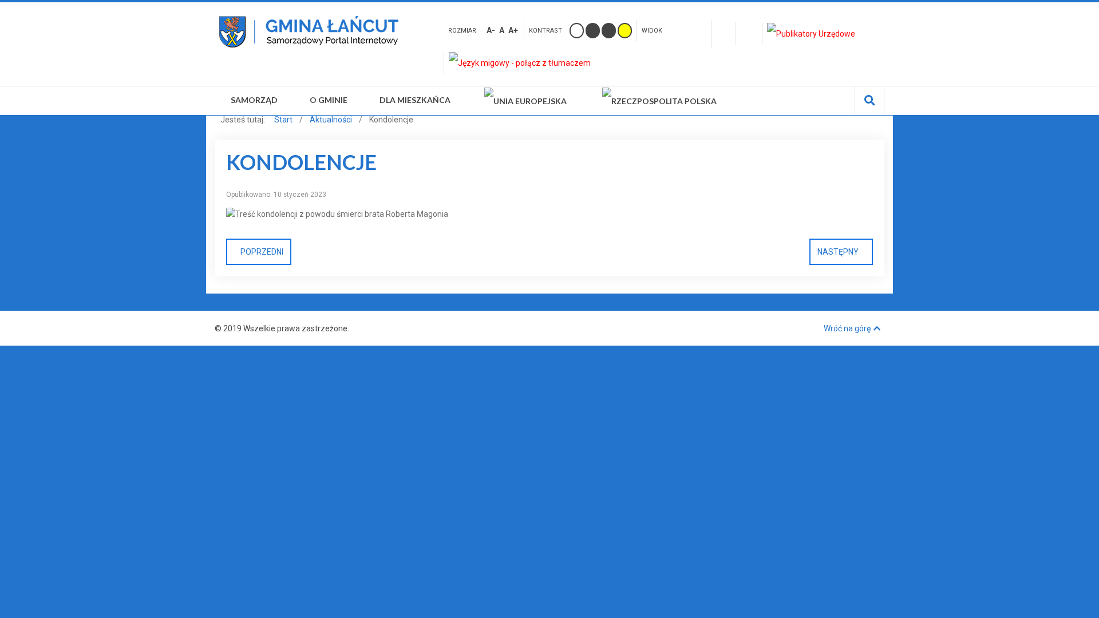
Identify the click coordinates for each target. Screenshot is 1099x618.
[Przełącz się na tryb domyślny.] (577, 30)
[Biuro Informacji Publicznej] (749, 33)
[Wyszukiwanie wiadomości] (869, 100)
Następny (838, 251)
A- (491, 30)
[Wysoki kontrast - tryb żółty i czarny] (625, 30)
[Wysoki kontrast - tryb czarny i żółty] (609, 30)
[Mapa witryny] (723, 34)
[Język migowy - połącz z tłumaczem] (522, 63)
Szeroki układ (698, 29)
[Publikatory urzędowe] (813, 33)
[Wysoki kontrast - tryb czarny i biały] (593, 30)
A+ (513, 30)
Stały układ (679, 29)
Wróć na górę (847, 328)
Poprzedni (261, 251)
